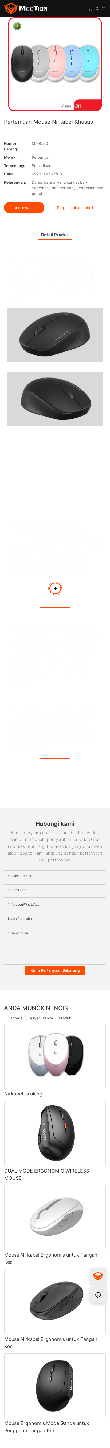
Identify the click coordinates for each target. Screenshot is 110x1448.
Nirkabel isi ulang (23, 1094)
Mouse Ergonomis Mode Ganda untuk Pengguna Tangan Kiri (46, 1426)
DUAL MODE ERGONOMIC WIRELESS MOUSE (46, 1174)
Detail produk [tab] (55, 234)
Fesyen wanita (40, 1018)
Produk (65, 1018)
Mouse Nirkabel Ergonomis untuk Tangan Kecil (50, 1258)
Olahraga (15, 1018)
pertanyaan (24, 207)
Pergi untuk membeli (75, 207)
